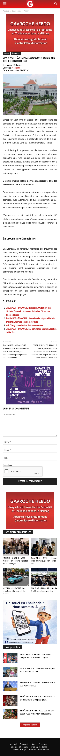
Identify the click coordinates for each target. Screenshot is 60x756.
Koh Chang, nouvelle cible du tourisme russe (24, 325)
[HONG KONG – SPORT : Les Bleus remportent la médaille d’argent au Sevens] (10, 658)
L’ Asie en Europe (18, 749)
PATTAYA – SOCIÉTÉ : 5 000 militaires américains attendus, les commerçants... (15, 561)
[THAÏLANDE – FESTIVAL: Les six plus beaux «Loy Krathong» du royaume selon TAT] (10, 714)
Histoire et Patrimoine (39, 749)
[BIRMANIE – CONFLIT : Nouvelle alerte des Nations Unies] (10, 686)
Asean (26, 11)
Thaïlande (24, 744)
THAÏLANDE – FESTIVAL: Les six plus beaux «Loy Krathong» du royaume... (37, 712)
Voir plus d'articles (29, 725)
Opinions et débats (19, 747)
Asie (34, 744)
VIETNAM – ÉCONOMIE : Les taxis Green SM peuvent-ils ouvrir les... (14, 591)
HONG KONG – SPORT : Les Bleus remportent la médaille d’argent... (35, 656)
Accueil (6, 11)
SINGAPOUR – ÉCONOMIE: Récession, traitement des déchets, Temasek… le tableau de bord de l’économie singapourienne (28, 311)
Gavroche (16, 68)
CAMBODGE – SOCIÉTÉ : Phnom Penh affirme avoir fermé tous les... (44, 561)
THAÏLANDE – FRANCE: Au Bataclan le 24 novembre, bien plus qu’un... (37, 698)
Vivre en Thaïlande (39, 747)
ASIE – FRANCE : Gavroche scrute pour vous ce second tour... (38, 670)
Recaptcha (7, 465)
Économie (16, 11)
